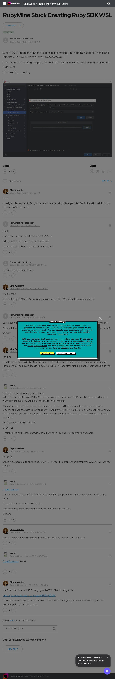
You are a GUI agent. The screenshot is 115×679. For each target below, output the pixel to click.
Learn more (63, 334)
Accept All (47, 353)
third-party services (37, 346)
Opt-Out (77, 348)
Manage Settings (65, 353)
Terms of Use (73, 343)
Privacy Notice (51, 343)
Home (14, 3)
